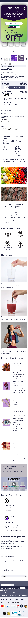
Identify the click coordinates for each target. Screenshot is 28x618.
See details (4, 119)
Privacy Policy (3, 602)
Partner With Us (16, 592)
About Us (3, 592)
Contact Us (10, 592)
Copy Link (22, 588)
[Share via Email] (2, 129)
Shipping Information (16, 602)
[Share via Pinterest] (20, 129)
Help (6, 592)
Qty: (3, 88)
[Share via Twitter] (16, 129)
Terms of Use (8, 602)
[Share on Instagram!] (9, 129)
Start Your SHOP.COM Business (21, 595)
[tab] (14, 110)
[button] (5, 596)
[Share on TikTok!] (6, 129)
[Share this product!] (23, 129)
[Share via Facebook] (13, 129)
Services (22, 592)
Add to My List (5, 121)
